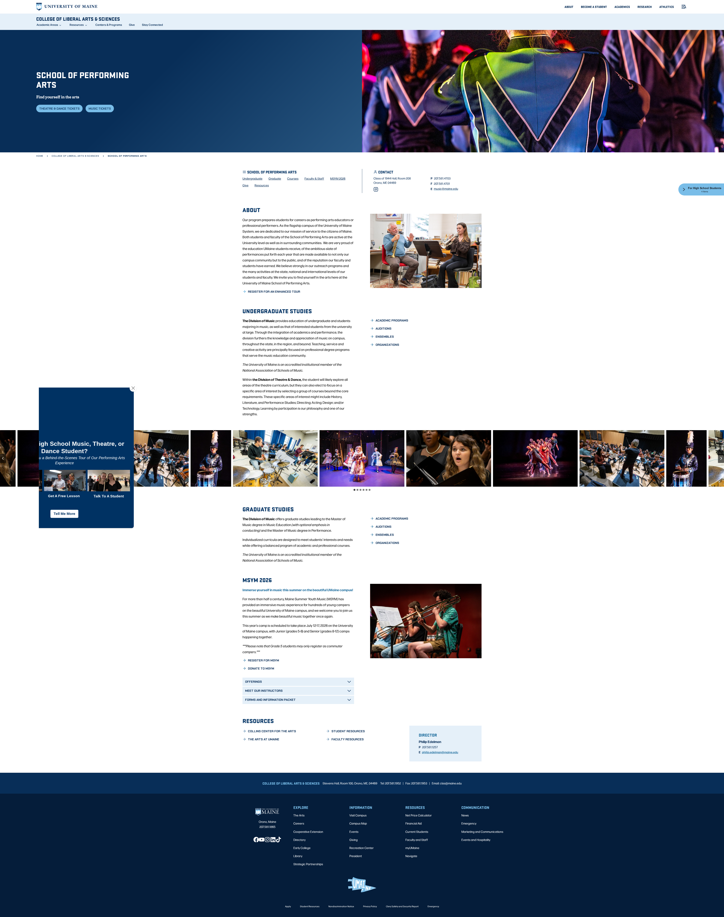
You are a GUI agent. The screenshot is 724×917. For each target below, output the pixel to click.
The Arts (298, 815)
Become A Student (594, 7)
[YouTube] (262, 839)
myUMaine (412, 848)
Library (297, 856)
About (568, 7)
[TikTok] (278, 839)
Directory (299, 840)
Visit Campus (358, 815)
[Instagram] (376, 189)
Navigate (411, 856)
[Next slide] (721, 458)
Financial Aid (413, 823)
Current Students (416, 832)
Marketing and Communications (482, 832)
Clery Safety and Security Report (402, 906)
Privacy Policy (370, 906)
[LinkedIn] (273, 839)
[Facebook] (256, 839)
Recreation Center (361, 848)
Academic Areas (47, 25)
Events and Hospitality (475, 840)
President (355, 856)
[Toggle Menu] (682, 7)
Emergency (468, 823)
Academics (622, 7)
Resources (77, 25)
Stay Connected (152, 25)
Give (132, 25)
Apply (288, 906)
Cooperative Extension (308, 832)
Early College (302, 848)
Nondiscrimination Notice (341, 906)
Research (644, 7)
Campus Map (358, 823)
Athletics (666, 7)
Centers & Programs (108, 25)
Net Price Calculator (418, 815)
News (465, 815)
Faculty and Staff (416, 840)
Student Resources (309, 906)
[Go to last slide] (3, 458)
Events (353, 832)
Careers (298, 823)
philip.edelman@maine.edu (440, 752)
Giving (353, 840)
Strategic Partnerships (308, 864)
